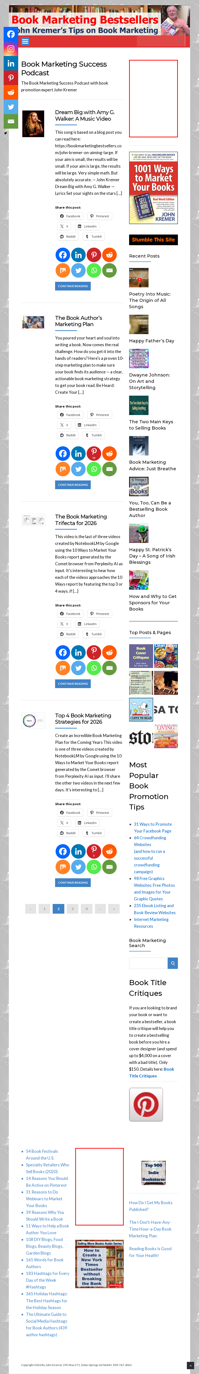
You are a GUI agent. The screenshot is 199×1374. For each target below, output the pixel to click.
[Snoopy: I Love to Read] (141, 710)
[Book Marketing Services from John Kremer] (141, 657)
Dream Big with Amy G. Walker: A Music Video (85, 115)
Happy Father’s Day (151, 341)
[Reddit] (109, 255)
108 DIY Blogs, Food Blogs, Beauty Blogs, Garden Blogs (44, 1246)
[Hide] (6, 133)
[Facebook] (63, 255)
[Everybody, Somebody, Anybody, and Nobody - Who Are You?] (141, 684)
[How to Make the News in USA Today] (166, 710)
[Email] (109, 270)
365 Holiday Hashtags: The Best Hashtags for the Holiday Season (47, 1300)
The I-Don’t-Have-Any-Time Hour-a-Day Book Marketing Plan (150, 1229)
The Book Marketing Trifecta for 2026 (81, 519)
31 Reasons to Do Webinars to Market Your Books (44, 1198)
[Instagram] (11, 48)
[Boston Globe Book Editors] (141, 737)
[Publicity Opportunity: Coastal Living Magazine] (166, 737)
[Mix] (63, 270)
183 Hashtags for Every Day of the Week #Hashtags (47, 1280)
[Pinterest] (94, 255)
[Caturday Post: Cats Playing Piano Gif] (166, 684)
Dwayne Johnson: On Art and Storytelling (149, 381)
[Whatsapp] (94, 270)
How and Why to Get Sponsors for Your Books (153, 603)
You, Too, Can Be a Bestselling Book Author (150, 509)
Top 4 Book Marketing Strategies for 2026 (83, 718)
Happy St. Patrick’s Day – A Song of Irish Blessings (152, 556)
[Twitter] (78, 270)
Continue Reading (73, 286)
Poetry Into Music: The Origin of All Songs (150, 300)
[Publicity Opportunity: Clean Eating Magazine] (166, 657)
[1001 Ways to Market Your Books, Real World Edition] (153, 222)
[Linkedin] (78, 255)
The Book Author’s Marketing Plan (78, 321)
